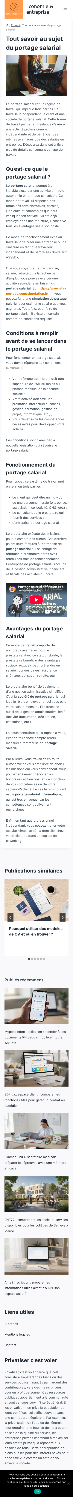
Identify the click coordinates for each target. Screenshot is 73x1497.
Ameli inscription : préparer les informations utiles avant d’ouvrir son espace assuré (32, 1288)
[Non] (68, 1483)
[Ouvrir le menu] (65, 9)
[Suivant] (63, 917)
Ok (37, 1491)
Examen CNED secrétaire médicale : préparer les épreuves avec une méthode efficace (35, 1162)
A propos (11, 1324)
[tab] (29, 959)
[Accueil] (7, 25)
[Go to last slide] (10, 917)
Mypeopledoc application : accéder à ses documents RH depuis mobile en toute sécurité (35, 1037)
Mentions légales (17, 1334)
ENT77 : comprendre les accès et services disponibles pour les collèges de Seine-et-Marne (36, 1225)
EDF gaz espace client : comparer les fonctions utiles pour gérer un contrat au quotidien (34, 1100)
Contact (10, 1345)
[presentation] (36, 900)
